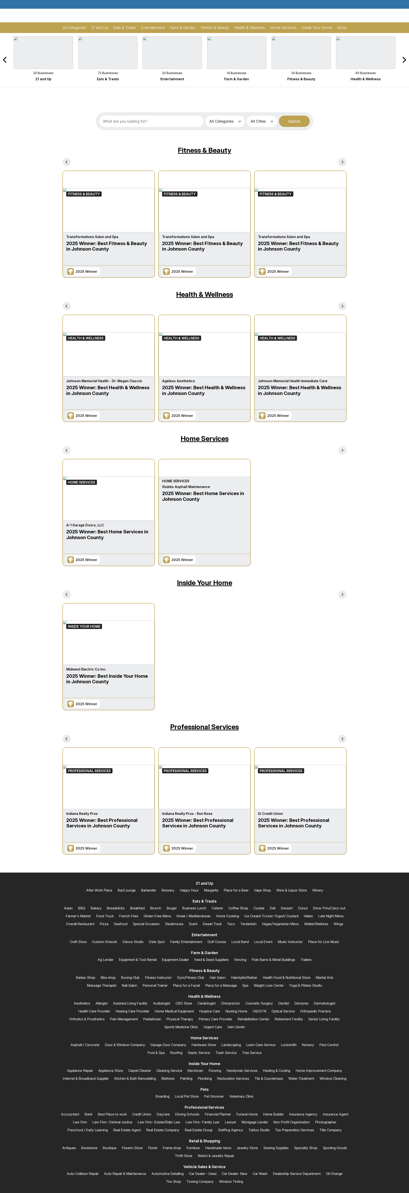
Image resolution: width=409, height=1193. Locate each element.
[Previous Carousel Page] (5, 60)
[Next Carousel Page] (404, 60)
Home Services (205, 438)
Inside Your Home (204, 583)
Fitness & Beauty (204, 150)
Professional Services (204, 727)
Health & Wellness (204, 294)
